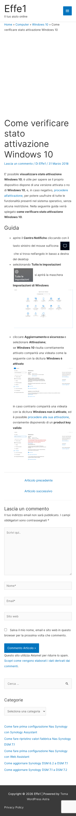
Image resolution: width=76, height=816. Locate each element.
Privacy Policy (14, 807)
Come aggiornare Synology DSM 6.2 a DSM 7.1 (36, 763)
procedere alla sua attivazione (48, 417)
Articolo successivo (38, 491)
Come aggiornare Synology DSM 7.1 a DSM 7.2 (35, 769)
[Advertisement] (38, 76)
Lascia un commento (18, 163)
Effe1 (15, 8)
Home (8, 24)
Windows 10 (40, 24)
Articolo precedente (38, 480)
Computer (22, 24)
